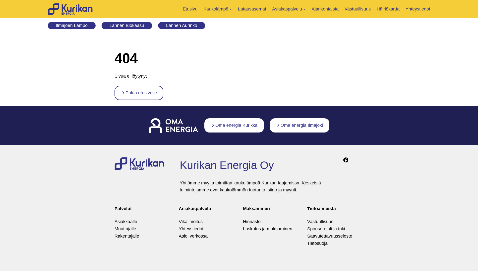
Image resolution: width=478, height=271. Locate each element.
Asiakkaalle (126, 221)
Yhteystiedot (191, 228)
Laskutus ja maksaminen (267, 228)
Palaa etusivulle (141, 92)
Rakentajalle (127, 236)
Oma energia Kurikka (236, 125)
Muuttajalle (125, 228)
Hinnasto (252, 221)
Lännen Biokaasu (127, 25)
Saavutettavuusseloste (329, 236)
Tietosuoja (317, 243)
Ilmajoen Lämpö (72, 25)
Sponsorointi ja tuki (326, 228)
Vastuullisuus (320, 221)
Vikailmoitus (191, 221)
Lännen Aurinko (181, 25)
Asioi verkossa (193, 236)
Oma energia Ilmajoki (302, 125)
